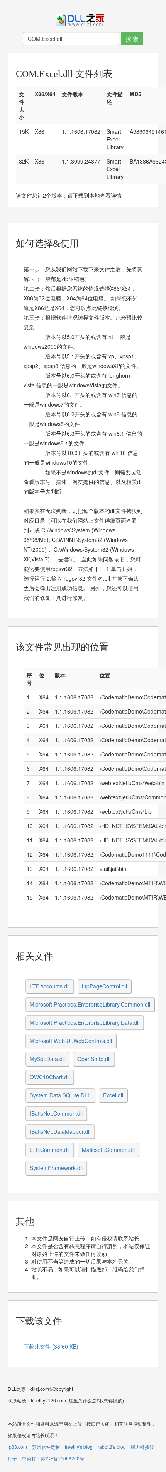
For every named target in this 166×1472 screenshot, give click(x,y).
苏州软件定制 (46, 1446)
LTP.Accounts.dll (49, 986)
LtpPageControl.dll (104, 986)
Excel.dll (113, 1095)
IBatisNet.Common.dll (56, 1113)
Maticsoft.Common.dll (108, 1149)
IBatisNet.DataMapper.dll (60, 1131)
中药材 (29, 1458)
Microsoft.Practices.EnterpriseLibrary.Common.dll (90, 1004)
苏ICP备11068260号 (62, 1458)
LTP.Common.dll (49, 1149)
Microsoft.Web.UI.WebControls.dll (71, 1040)
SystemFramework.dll (56, 1168)
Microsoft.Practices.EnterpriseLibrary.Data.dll (84, 1022)
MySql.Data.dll (47, 1059)
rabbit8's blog (112, 1446)
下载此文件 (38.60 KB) (51, 1346)
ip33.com (17, 1446)
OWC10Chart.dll (49, 1077)
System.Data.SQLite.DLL (60, 1095)
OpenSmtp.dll (93, 1059)
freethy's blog (79, 1446)
